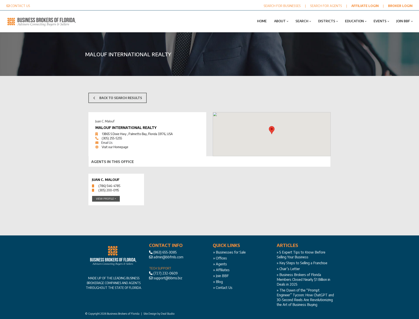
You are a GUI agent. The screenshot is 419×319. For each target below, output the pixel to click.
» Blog (218, 282)
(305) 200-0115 (108, 190)
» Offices (220, 258)
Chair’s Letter (289, 269)
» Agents (220, 264)
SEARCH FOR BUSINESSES (282, 6)
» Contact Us (222, 287)
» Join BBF (221, 276)
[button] (272, 130)
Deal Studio (168, 313)
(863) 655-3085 (165, 252)
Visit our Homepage (115, 147)
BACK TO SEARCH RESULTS (120, 98)
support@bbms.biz (167, 278)
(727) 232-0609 (165, 273)
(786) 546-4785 (109, 186)
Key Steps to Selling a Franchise (303, 263)
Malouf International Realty (125, 127)
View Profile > (106, 198)
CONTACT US (20, 6)
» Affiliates (221, 270)
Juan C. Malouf (106, 180)
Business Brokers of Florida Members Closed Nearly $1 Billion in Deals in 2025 (303, 279)
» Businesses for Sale (229, 252)
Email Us (106, 142)
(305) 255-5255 (112, 138)
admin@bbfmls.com (168, 257)
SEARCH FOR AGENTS (326, 6)
